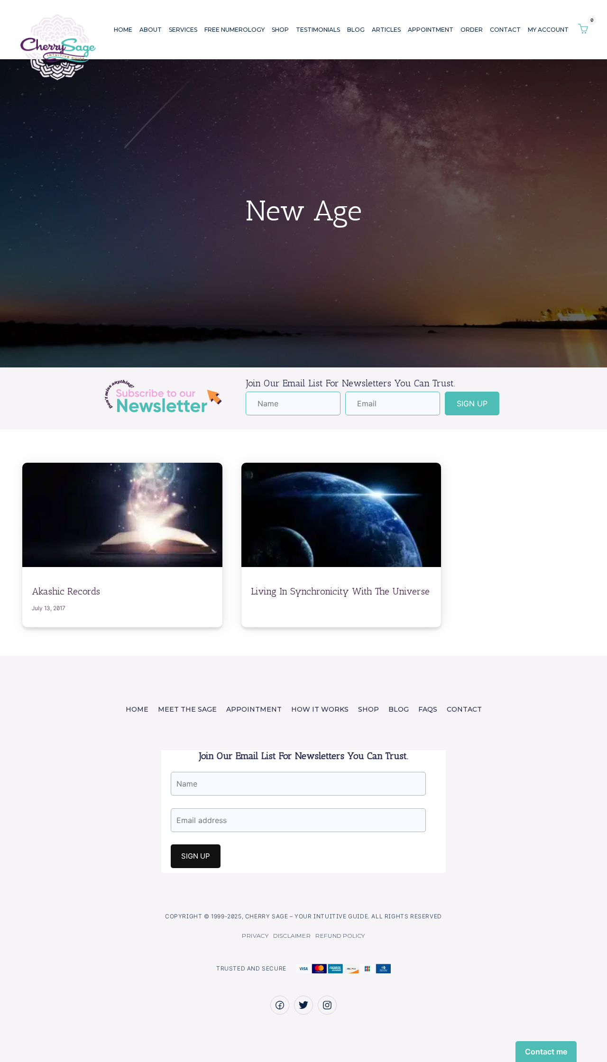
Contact (505, 29)
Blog (356, 29)
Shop (280, 29)
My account (548, 29)
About (150, 29)
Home (123, 29)
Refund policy (340, 935)
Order (471, 29)
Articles (386, 29)
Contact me (546, 1051)
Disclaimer (292, 935)
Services (183, 29)
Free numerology (234, 29)
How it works (320, 709)
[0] (583, 30)
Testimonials (318, 29)
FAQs (427, 709)
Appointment (430, 29)
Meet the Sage (187, 709)
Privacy (255, 935)
